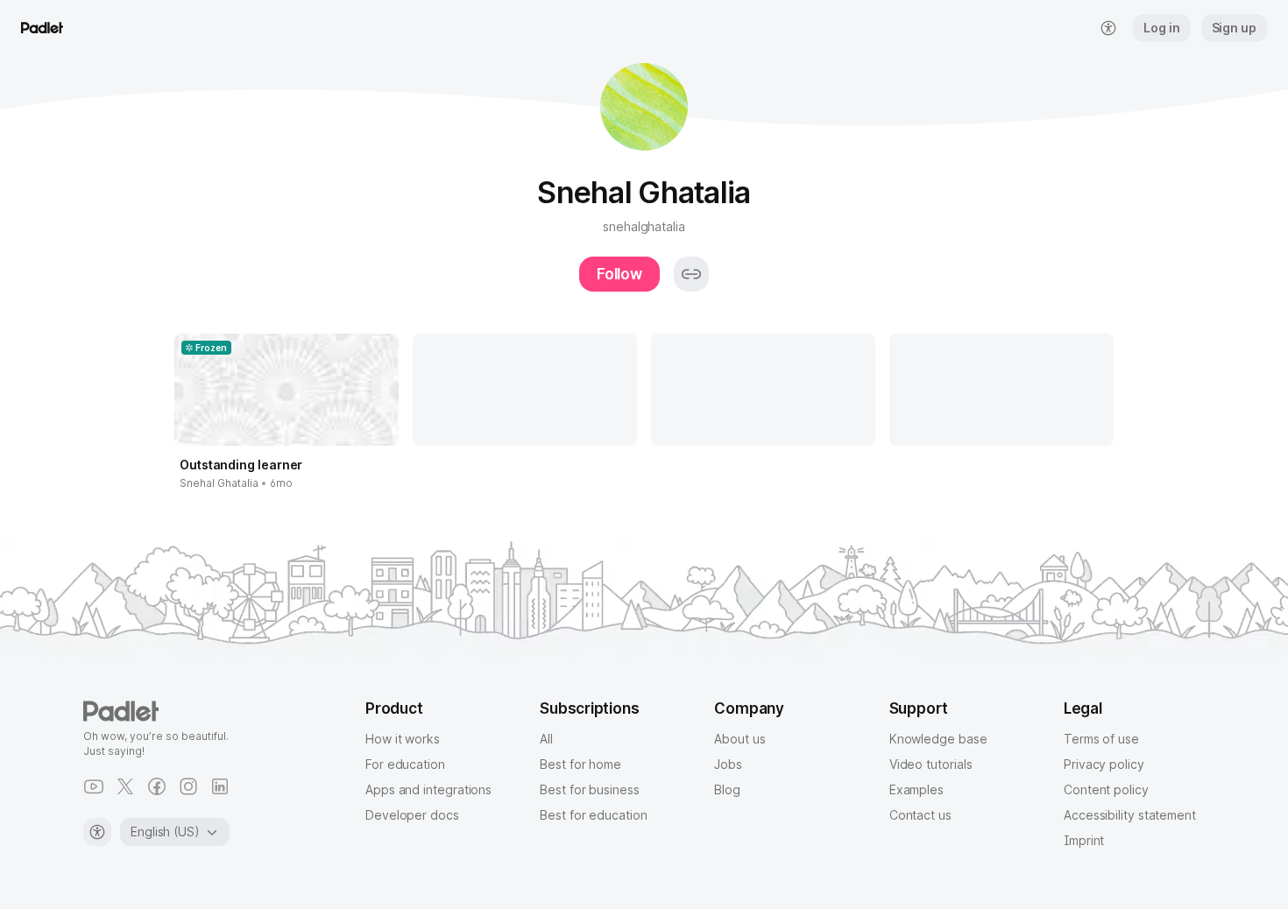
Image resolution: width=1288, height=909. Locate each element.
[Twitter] (125, 786)
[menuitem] (1108, 28)
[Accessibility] (97, 832)
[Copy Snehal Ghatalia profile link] (691, 274)
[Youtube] (93, 786)
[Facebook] (156, 786)
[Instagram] (188, 786)
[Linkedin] (219, 786)
